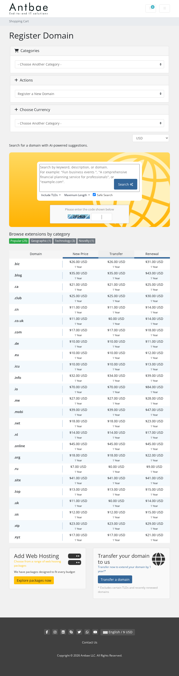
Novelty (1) (86, 241)
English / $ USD (120, 632)
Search (124, 184)
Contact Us (89, 642)
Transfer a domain (115, 579)
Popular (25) (18, 241)
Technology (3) (65, 241)
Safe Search (105, 195)
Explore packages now (34, 580)
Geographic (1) (41, 241)
